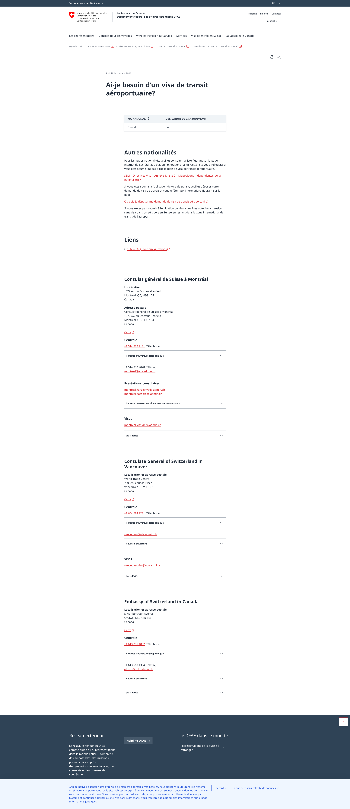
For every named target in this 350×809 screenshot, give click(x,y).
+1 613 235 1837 (134, 644)
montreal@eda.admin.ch (139, 371)
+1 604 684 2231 (134, 513)
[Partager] (278, 57)
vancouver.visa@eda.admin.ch (143, 565)
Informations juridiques (83, 801)
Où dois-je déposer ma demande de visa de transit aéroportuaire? (166, 201)
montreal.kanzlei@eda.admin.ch (144, 390)
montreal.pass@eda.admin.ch (143, 394)
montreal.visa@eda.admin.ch (142, 425)
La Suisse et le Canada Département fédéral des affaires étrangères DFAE (148, 15)
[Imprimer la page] (271, 57)
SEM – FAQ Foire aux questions (147, 249)
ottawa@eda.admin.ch (138, 669)
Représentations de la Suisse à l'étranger (199, 748)
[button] (82, 35)
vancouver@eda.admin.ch (140, 534)
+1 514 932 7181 (134, 346)
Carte (127, 332)
